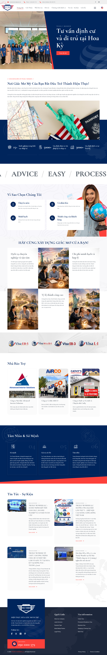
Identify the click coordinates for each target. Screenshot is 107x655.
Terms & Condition (95, 651)
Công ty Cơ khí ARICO (49, 401)
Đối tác (47, 8)
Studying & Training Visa (84, 628)
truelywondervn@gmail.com (15, 2)
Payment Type (58, 625)
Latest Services (58, 622)
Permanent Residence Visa (85, 622)
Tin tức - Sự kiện (73, 8)
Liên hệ (83, 8)
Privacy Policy (82, 651)
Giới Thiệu (29, 8)
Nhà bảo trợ (38, 8)
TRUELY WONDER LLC (18, 651)
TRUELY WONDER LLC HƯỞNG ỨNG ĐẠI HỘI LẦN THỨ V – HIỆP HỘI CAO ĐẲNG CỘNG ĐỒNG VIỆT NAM (86, 510)
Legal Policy (57, 631)
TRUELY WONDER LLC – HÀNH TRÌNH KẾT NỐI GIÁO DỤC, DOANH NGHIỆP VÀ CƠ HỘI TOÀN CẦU (39, 510)
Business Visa (81, 625)
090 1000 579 (26, 643)
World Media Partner (59, 628)
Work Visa (80, 631)
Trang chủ (20, 8)
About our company (59, 619)
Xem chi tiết (32, 532)
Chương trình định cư (59, 8)
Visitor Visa (81, 619)
